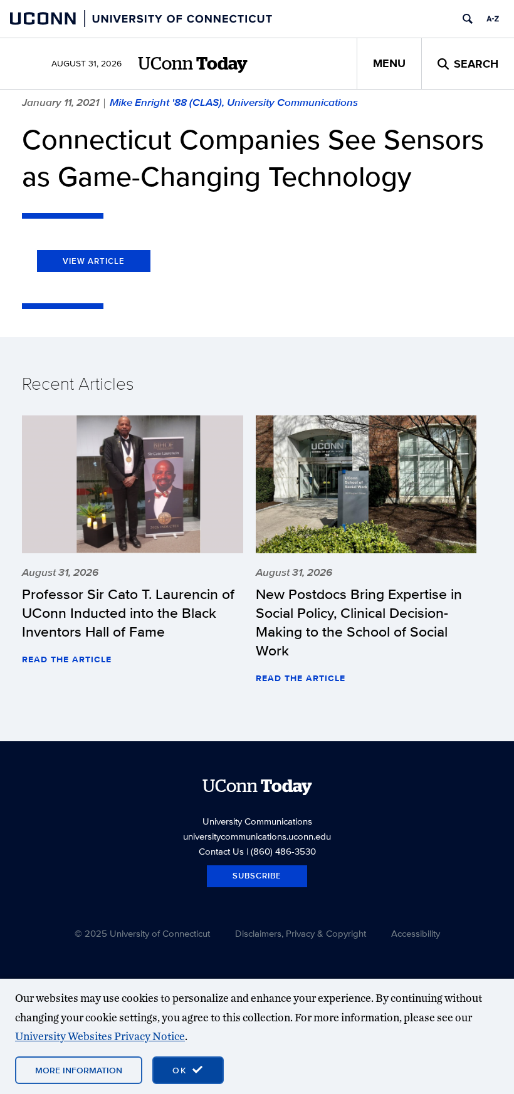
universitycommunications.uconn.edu (257, 836)
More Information (78, 1070)
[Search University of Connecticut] (468, 19)
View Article (94, 261)
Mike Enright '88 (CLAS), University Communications (234, 102)
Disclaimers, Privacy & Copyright (300, 933)
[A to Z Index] (493, 19)
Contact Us (221, 851)
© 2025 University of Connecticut (142, 933)
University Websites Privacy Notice (100, 1036)
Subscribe (257, 876)
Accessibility (415, 933)
